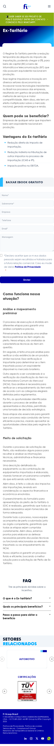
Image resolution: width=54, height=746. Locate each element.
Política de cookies (33, 726)
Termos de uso (9, 728)
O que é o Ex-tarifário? (17, 598)
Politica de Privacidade (13, 726)
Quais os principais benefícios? (23, 606)
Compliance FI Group (26, 728)
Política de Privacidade (28, 266)
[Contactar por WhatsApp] (49, 739)
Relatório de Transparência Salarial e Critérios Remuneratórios (23, 732)
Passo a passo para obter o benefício (20, 616)
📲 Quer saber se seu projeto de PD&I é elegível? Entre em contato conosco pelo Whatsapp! (25, 19)
